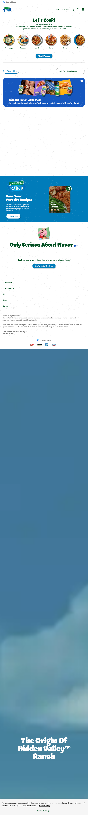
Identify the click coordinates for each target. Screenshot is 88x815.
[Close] (84, 802)
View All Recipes (44, 56)
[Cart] (72, 9)
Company (6, 306)
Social (5, 300)
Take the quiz (74, 103)
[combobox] (70, 71)
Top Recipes (7, 282)
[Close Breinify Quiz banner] (81, 81)
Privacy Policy (44, 806)
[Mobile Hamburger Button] (83, 9)
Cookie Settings (43, 811)
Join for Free (13, 216)
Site (4, 294)
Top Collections (8, 288)
